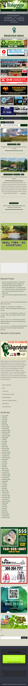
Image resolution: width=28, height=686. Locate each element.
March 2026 (5, 425)
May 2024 (4, 465)
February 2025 (5, 448)
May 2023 (4, 486)
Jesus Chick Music (14, 22)
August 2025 (5, 437)
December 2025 (6, 430)
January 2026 (5, 428)
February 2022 (5, 514)
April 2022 (4, 510)
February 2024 (5, 470)
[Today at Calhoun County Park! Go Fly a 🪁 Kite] (14, 135)
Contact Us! (21, 17)
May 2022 (4, 508)
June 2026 (4, 419)
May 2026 (4, 421)
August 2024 (5, 459)
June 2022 (4, 506)
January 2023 (5, 494)
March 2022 (5, 512)
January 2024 (5, 472)
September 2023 (6, 479)
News (19, 144)
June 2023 (4, 485)
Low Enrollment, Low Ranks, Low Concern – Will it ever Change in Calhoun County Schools (13, 308)
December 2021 (6, 517)
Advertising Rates (20, 18)
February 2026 (5, 426)
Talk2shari (13, 154)
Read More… (24, 193)
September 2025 (6, 436)
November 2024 (6, 454)
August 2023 (5, 481)
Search (2, 635)
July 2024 (4, 461)
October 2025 (5, 434)
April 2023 (4, 488)
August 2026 (5, 416)
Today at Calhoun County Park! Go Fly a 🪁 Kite (14, 147)
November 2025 (6, 432)
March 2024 (5, 468)
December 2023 (6, 474)
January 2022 (5, 515)
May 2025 (4, 443)
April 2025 (4, 445)
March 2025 (5, 446)
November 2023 (6, 476)
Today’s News (21, 20)
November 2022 (6, 497)
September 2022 (6, 501)
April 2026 (4, 423)
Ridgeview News (14, 35)
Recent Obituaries (8, 17)
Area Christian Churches (9, 18)
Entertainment (17, 174)
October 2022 (5, 499)
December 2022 (6, 495)
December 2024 (6, 452)
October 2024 (5, 456)
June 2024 (4, 463)
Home (15, 17)
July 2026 (4, 417)
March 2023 (5, 490)
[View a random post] (26, 118)
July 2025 (4, 439)
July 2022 (4, 505)
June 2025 (4, 441)
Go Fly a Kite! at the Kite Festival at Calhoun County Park (14, 206)
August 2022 (5, 503)
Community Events (12, 144)
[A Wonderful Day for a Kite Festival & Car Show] (14, 165)
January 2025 (5, 450)
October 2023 (5, 477)
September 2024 (6, 457)
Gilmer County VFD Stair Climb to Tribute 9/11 (13, 282)
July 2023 (4, 483)
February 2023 (5, 492)
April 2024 (4, 466)
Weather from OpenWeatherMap (14, 662)
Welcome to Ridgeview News (10, 20)
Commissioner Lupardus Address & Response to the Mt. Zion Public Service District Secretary (13, 321)
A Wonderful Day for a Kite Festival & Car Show (14, 177)
